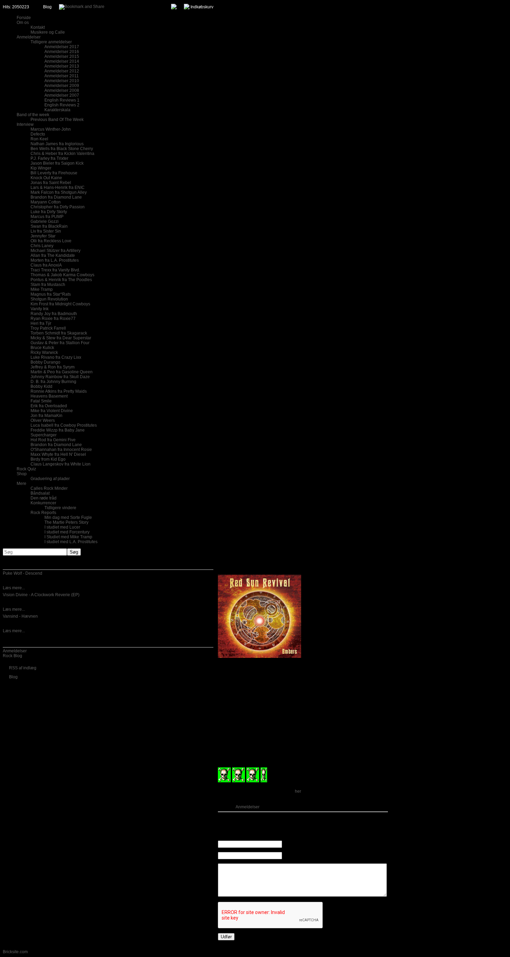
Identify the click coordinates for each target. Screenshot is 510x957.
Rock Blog (12, 655)
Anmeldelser (15, 651)
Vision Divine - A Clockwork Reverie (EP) (41, 594)
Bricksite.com (15, 951)
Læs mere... (14, 587)
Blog (47, 7)
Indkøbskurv (201, 7)
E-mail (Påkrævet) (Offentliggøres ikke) (319, 855)
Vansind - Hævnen (20, 616)
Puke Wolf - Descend (22, 573)
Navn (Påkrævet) (298, 844)
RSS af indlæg (22, 667)
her (298, 791)
